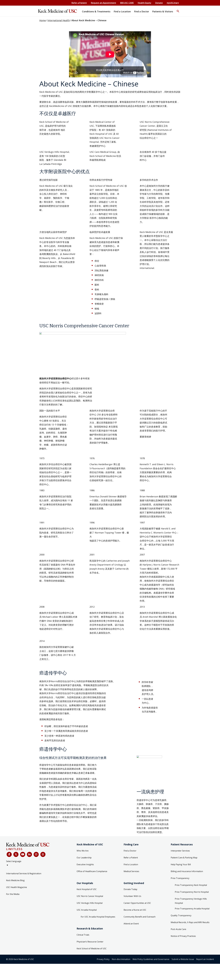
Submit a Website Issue (183, 959)
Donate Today (130, 889)
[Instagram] (36, 854)
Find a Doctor (130, 850)
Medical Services (131, 871)
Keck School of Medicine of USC (92, 948)
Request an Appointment (103, 2)
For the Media (12, 894)
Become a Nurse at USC (135, 909)
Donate (159, 2)
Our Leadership (84, 857)
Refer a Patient (79, 2)
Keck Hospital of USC (87, 889)
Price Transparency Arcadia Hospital (192, 908)
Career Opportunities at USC (137, 903)
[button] (178, 9)
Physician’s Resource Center (90, 941)
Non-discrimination (121, 959)
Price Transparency (180, 878)
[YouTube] (23, 854)
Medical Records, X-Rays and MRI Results (190, 922)
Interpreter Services (180, 850)
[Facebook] (9, 854)
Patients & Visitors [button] (162, 11)
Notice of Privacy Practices (183, 936)
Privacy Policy (103, 959)
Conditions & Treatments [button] (96, 11)
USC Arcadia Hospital (87, 909)
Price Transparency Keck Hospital (191, 885)
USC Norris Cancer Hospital (90, 896)
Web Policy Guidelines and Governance (151, 959)
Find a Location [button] (122, 11)
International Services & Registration (23, 873)
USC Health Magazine (16, 887)
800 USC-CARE (127, 2)
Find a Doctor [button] (141, 11)
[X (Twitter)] (16, 854)
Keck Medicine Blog (15, 880)
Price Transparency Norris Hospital (192, 892)
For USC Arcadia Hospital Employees (98, 916)
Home (42, 20)
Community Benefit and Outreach (139, 916)
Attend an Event (131, 923)
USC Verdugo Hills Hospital (89, 903)
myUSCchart (173, 2)
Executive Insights (85, 864)
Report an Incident (205, 959)
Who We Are (82, 850)
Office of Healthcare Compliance (92, 871)
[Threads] (43, 854)
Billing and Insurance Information (187, 871)
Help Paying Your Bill (181, 864)
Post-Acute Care (178, 929)
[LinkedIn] (29, 854)
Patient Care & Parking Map (184, 857)
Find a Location (131, 864)
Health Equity (144, 2)
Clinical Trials (83, 934)
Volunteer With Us (132, 896)
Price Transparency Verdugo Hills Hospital (191, 901)
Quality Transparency (181, 915)
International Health (58, 20)
